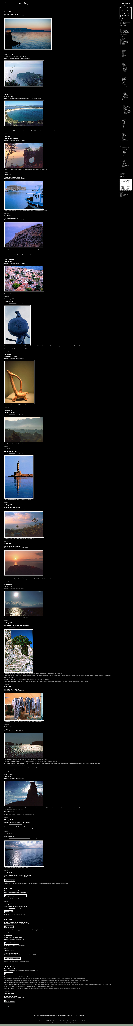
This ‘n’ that (122, 173)
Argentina (124, 47)
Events (121, 37)
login (121, 177)
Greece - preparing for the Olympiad (16, 922)
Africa (44, 1015)
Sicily (124, 82)
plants (123, 167)
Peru (123, 120)
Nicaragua (124, 119)
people (123, 166)
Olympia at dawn (9, 412)
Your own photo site (124, 32)
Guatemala (124, 73)
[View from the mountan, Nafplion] (24, 86)
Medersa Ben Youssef (127, 113)
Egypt (123, 58)
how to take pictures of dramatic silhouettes (23, 814)
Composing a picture (124, 28)
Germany (123, 64)
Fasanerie (126, 71)
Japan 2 (123, 98)
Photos (10, 15)
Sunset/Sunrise (18, 547)
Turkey (123, 138)
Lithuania (123, 99)
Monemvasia (8, 261)
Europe (58, 1015)
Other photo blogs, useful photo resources (125, 23)
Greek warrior (8, 301)
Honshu (124, 85)
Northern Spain (126, 131)
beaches (28, 98)
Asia (47, 1015)
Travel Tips (17, 954)
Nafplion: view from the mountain (15, 57)
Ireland (123, 78)
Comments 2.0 (124, 194)
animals (16, 892)
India (123, 76)
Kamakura (126, 89)
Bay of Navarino (35, 130)
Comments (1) (6, 133)
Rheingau (125, 69)
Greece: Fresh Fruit (10, 996)
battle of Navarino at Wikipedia (17, 765)
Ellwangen (125, 65)
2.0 (121, 193)
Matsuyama (126, 97)
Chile (123, 52)
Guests (68, 1015)
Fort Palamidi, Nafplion (11, 218)
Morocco (123, 105)
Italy (122, 80)
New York (125, 144)
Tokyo (125, 92)
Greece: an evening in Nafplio (13, 938)
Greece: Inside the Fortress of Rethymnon (17, 875)
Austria (123, 49)
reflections (124, 168)
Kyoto (125, 90)
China (123, 53)
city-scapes (124, 157)
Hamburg (125, 67)
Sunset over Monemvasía (12, 546)
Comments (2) (6, 91)
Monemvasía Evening (11, 138)
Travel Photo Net (37, 1015)
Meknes (124, 117)
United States (124, 141)
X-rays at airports (123, 30)
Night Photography (124, 31)
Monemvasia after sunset (12, 507)
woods (124, 163)
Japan (123, 83)
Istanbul (124, 139)
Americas (63, 1015)
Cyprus (123, 56)
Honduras (124, 75)
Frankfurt (124, 66)
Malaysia (123, 101)
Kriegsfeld (125, 68)
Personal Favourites (124, 41)
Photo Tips (122, 27)
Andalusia (125, 130)
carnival (123, 38)
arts (15, 303)
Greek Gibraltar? (38, 578)
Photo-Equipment (124, 42)
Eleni (25, 828)
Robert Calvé (32, 828)
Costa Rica (124, 55)
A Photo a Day (17, 3)
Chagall (124, 151)
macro (123, 164)
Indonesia (124, 77)
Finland (123, 62)
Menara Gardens (127, 114)
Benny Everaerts (19, 828)
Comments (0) (6, 51)
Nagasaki (126, 95)
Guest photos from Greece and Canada (17, 822)
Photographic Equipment (125, 29)
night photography (125, 165)
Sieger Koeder (126, 155)
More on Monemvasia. (9, 811)
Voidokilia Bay (8, 97)
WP (121, 196)
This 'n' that (14, 824)
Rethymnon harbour (10, 451)
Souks (125, 115)
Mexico (123, 104)
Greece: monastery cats (12, 891)
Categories (122, 36)
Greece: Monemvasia (50, 578)
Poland (123, 121)
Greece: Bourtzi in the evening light (15, 906)
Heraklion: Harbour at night (13, 177)
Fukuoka (125, 94)
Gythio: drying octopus (11, 689)
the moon (124, 172)
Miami (124, 142)
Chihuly (124, 152)
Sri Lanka (123, 133)
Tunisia (123, 137)
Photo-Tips (74, 1015)
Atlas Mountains (126, 107)
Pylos (6, 729)
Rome (124, 81)
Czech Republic (125, 57)
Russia (123, 125)
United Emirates (125, 140)
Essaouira (125, 108)
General (10, 876)
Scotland (123, 126)
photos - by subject (18, 98)
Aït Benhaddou (126, 106)
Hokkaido (125, 84)
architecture (17, 923)
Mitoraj (124, 154)
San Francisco (125, 145)
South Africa (124, 127)
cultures (123, 158)
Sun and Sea (8, 586)
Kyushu (124, 93)
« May (122, 18)
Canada (20, 824)
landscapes (17, 58)
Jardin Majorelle (127, 111)
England (123, 61)
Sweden (123, 134)
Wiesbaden (125, 70)
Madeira (124, 124)
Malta (123, 103)
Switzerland (124, 135)
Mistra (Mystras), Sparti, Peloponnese (16, 625)
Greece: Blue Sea (9, 836)
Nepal (123, 118)
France (123, 63)
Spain (123, 128)
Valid (122, 195)
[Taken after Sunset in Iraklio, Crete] (28, 49)
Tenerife (124, 132)
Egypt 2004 (124, 60)
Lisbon (124, 123)
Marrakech (125, 109)
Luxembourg (124, 100)
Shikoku (124, 96)
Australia (52, 1015)
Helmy (124, 153)
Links (121, 40)
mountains (26, 954)
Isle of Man (124, 79)
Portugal (123, 122)
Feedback (81, 1015)
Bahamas (124, 50)
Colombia (124, 54)
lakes (124, 161)
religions (123, 169)
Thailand (123, 136)
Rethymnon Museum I (11, 356)
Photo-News (122, 43)
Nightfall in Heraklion (11, 14)
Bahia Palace (127, 110)
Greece (13, 15)
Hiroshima (126, 87)
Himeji (125, 86)
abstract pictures (125, 147)
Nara (125, 91)
